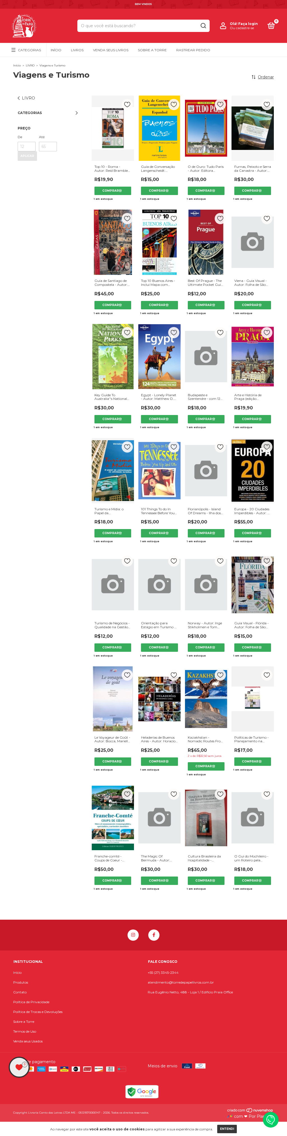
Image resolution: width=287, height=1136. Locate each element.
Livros (77, 50)
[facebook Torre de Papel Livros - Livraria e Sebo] (153, 935)
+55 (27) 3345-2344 (163, 972)
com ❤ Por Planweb (253, 1116)
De (20, 137)
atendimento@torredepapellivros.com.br (181, 982)
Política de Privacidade (31, 1002)
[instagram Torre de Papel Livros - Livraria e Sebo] (133, 935)
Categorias (29, 50)
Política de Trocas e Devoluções (38, 1012)
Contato (20, 992)
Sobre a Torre (152, 50)
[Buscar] (203, 26)
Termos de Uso (24, 1031)
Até (42, 137)
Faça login (248, 24)
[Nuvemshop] (250, 1111)
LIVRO (30, 65)
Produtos (20, 982)
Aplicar (27, 156)
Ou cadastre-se (242, 28)
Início (56, 50)
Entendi (227, 1129)
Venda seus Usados (28, 1041)
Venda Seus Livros (110, 50)
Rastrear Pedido (193, 50)
